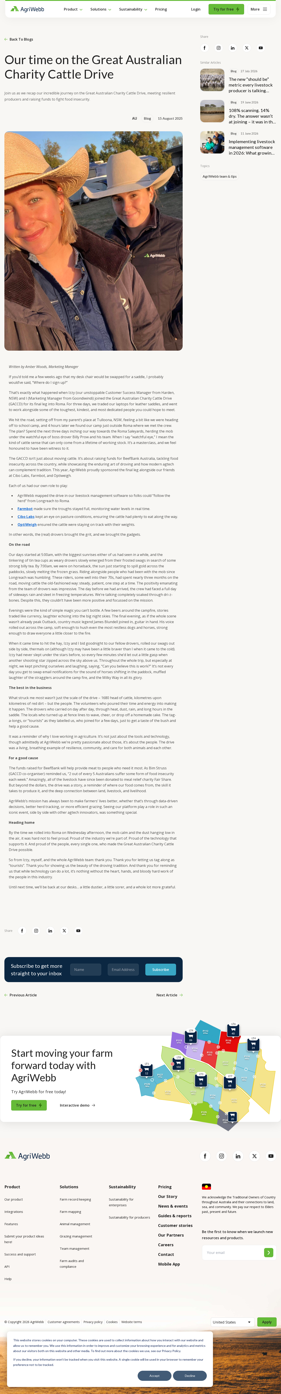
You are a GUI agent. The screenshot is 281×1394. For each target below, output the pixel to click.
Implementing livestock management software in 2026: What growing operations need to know (252, 147)
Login (195, 9)
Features (11, 1224)
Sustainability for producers (129, 1217)
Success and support (20, 1254)
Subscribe (160, 969)
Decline (190, 1376)
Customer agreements (64, 1322)
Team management (74, 1248)
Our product (13, 1199)
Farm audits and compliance (72, 1264)
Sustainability (130, 9)
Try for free (223, 9)
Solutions (98, 9)
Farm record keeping (75, 1199)
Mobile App (169, 1264)
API (7, 1266)
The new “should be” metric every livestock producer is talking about (251, 84)
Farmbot (25, 508)
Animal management (75, 1224)
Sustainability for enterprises (121, 1202)
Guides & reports (174, 1215)
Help (8, 1279)
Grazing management (76, 1236)
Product (71, 9)
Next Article (167, 995)
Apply (267, 1322)
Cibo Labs (26, 516)
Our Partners (171, 1235)
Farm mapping (70, 1211)
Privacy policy (93, 1322)
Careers (165, 1244)
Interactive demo (75, 1105)
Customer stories (175, 1225)
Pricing (161, 9)
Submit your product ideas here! (24, 1239)
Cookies (112, 1322)
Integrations (13, 1211)
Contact (166, 1254)
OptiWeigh (27, 524)
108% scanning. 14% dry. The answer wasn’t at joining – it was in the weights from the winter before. (252, 116)
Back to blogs (21, 39)
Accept (155, 1376)
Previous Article (23, 995)
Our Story (167, 1196)
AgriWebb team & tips (220, 176)
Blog (147, 118)
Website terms (131, 1322)
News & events (173, 1206)
